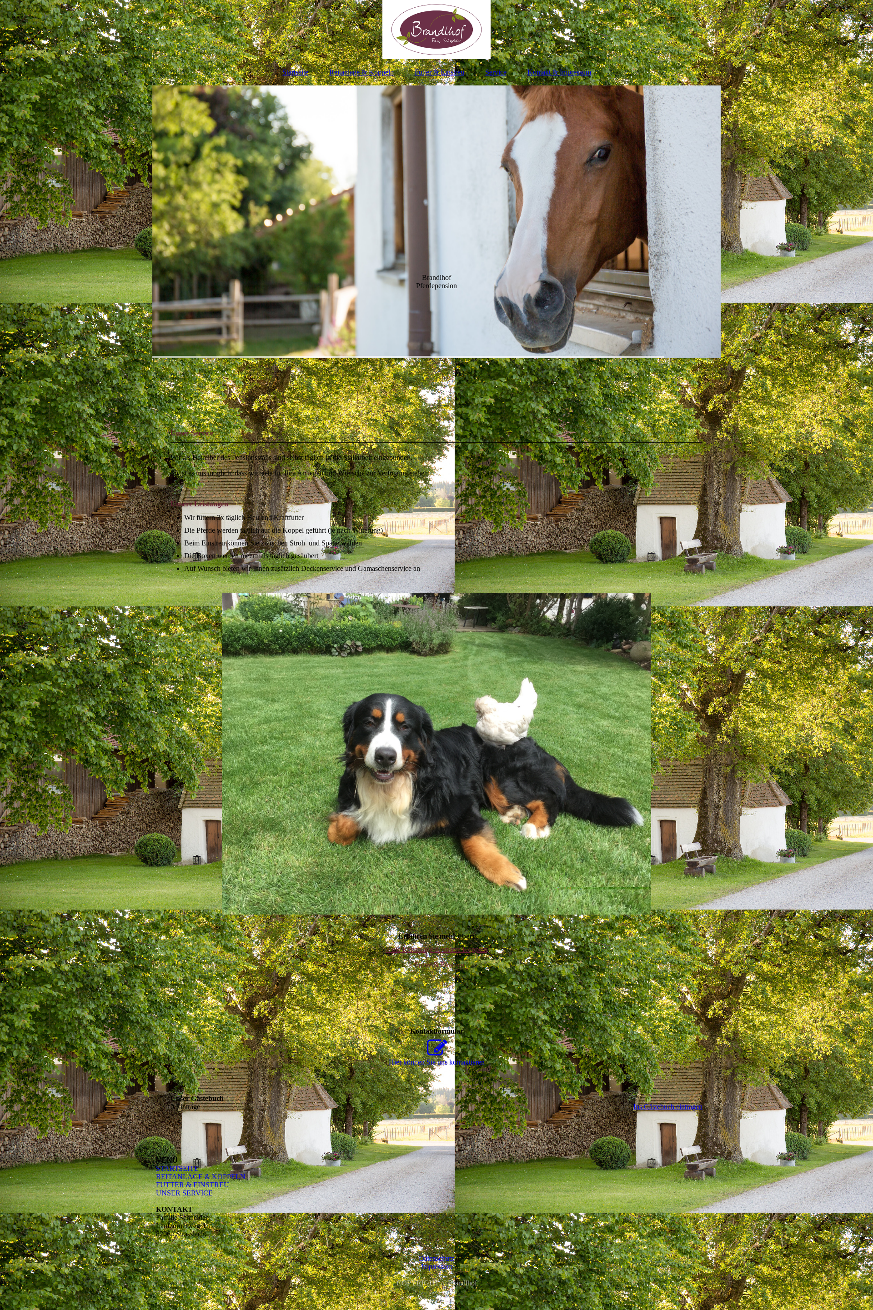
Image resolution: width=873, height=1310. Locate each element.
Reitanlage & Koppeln (361, 72)
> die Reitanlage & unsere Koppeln (436, 949)
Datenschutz (436, 1258)
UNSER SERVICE (184, 1193)
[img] (436, 29)
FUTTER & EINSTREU (192, 1185)
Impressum (436, 1266)
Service (496, 72)
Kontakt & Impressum (559, 72)
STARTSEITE (177, 1168)
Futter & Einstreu (439, 72)
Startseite (295, 72)
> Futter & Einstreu (436, 965)
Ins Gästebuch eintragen (667, 1106)
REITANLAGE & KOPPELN (201, 1176)
